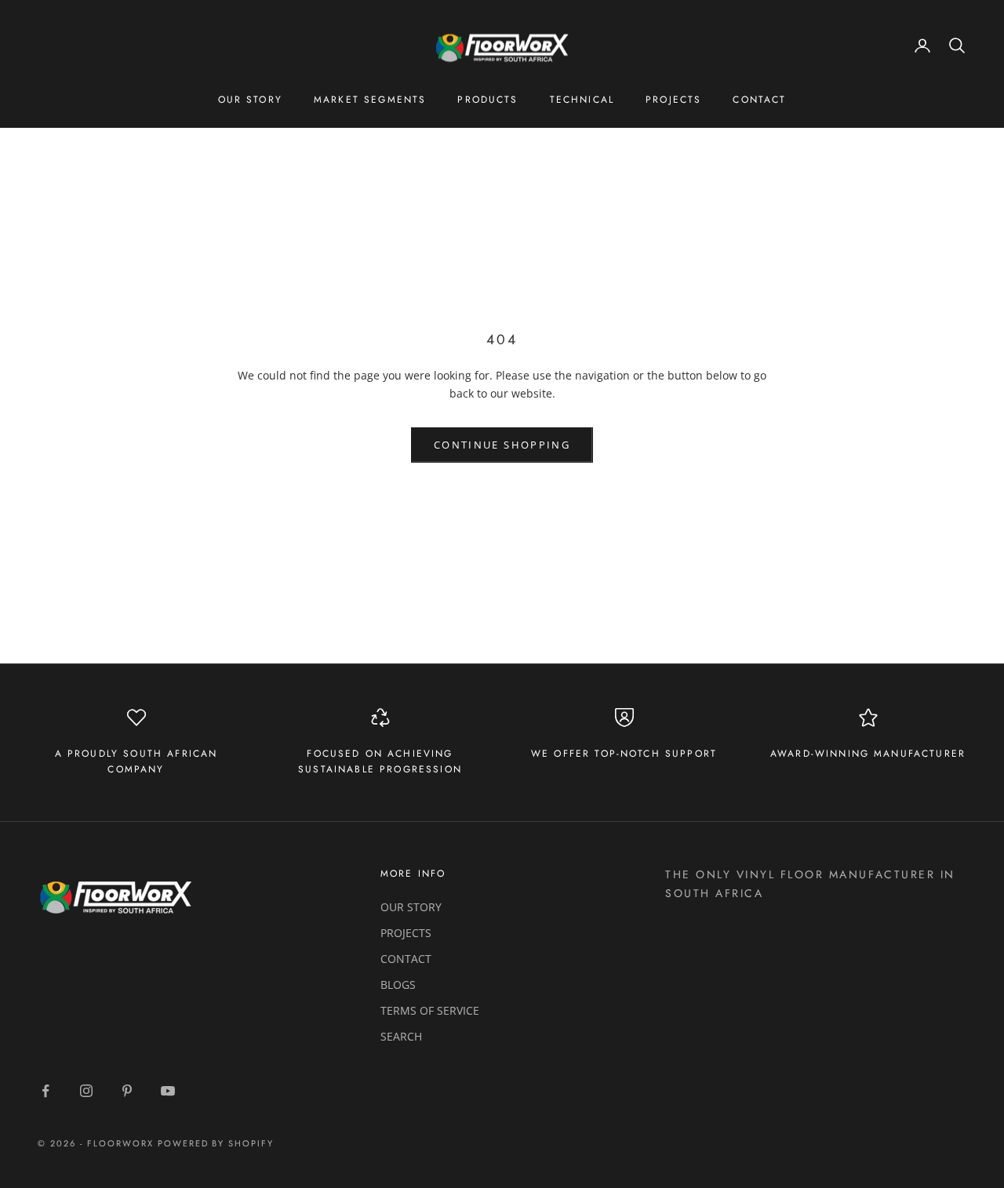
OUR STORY (411, 906)
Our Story (250, 100)
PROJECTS (405, 932)
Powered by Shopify (216, 1143)
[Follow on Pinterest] (127, 1091)
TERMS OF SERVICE (429, 1010)
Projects (673, 100)
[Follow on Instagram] (86, 1091)
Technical (582, 100)
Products (487, 100)
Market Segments (370, 100)
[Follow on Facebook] (45, 1091)
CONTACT (405, 958)
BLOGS (398, 984)
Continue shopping (502, 445)
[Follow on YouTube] (168, 1091)
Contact (759, 100)
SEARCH (401, 1036)
